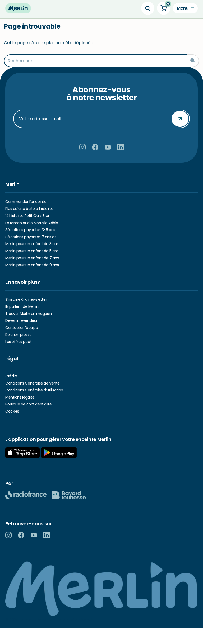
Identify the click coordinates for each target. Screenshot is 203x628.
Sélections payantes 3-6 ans (30, 229)
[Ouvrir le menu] (185, 8)
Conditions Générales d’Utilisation (34, 390)
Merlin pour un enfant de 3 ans (31, 243)
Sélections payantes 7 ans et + (32, 237)
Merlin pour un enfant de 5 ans (31, 251)
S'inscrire (180, 118)
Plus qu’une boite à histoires (29, 208)
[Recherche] (193, 60)
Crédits (11, 376)
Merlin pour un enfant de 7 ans (32, 258)
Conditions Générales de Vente (32, 383)
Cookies (12, 411)
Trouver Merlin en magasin (28, 313)
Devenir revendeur (21, 320)
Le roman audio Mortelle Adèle (31, 222)
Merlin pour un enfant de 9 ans (32, 265)
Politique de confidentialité (28, 404)
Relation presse (18, 334)
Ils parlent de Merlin (21, 306)
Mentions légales (19, 397)
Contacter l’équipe (21, 327)
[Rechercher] (147, 8)
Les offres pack (18, 341)
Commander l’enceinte (26, 201)
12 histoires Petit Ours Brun (27, 215)
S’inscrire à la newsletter (26, 299)
